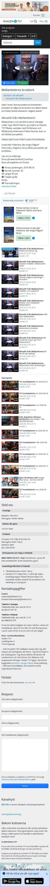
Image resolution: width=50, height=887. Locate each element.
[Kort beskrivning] (33, 218)
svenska (5, 186)
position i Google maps (22, 663)
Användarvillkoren (24, 779)
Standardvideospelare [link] (11, 52)
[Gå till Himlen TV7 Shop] (30, 200)
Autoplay (10, 193)
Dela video (10, 83)
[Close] (47, 874)
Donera (23, 83)
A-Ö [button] (33, 36)
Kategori (8, 36)
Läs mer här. (30, 682)
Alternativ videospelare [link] (30, 52)
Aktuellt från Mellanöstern (19, 98)
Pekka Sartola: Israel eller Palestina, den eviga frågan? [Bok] (29, 230)
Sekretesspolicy (8, 779)
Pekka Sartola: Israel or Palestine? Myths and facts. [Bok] (29, 210)
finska (13, 186)
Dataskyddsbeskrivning (11, 814)
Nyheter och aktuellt (13, 95)
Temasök (22, 36)
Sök (38, 42)
